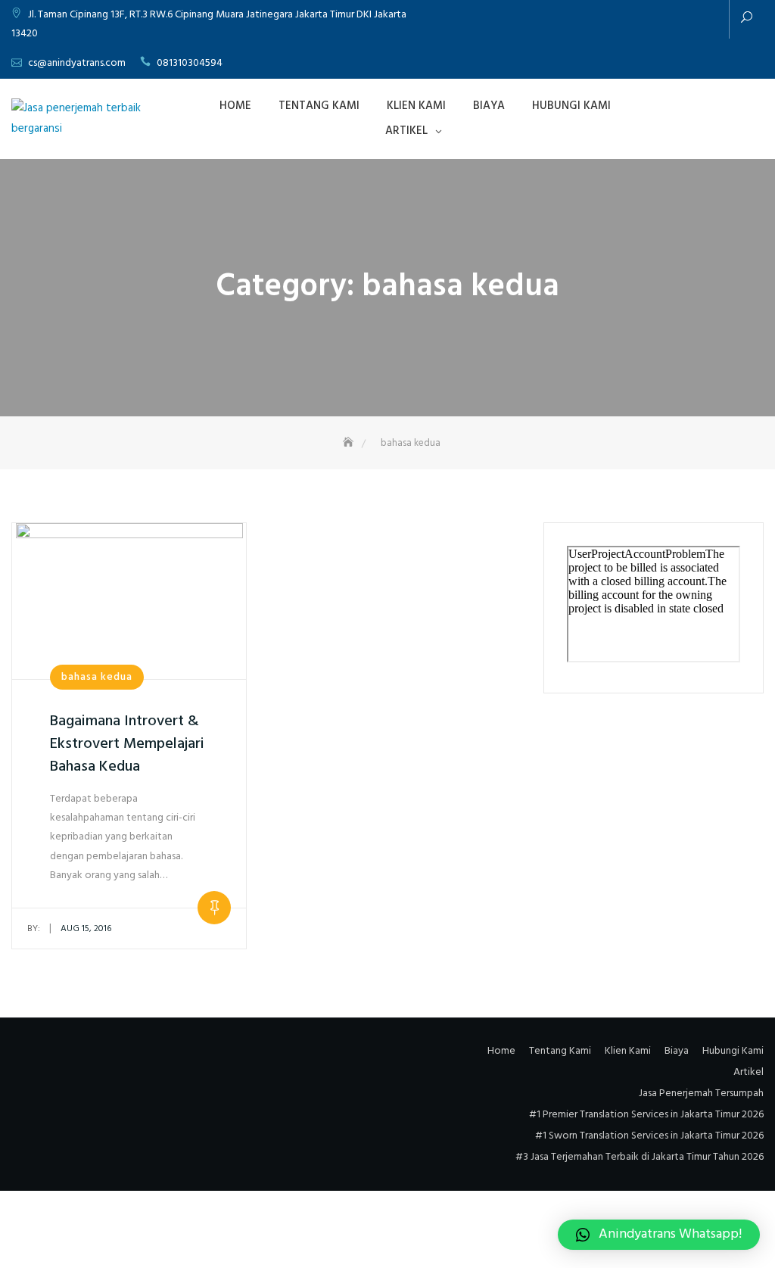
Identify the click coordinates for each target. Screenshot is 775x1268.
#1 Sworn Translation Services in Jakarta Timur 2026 (649, 1136)
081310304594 (190, 63)
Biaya (489, 106)
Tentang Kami (319, 106)
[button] (659, 1235)
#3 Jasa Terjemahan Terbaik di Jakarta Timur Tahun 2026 (639, 1157)
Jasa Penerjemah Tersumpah (701, 1093)
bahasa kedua (96, 677)
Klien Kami (416, 106)
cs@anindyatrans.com (77, 63)
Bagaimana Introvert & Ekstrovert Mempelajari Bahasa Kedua (127, 744)
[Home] (349, 443)
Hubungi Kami (571, 106)
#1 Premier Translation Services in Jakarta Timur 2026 (646, 1114)
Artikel (406, 131)
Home (235, 106)
